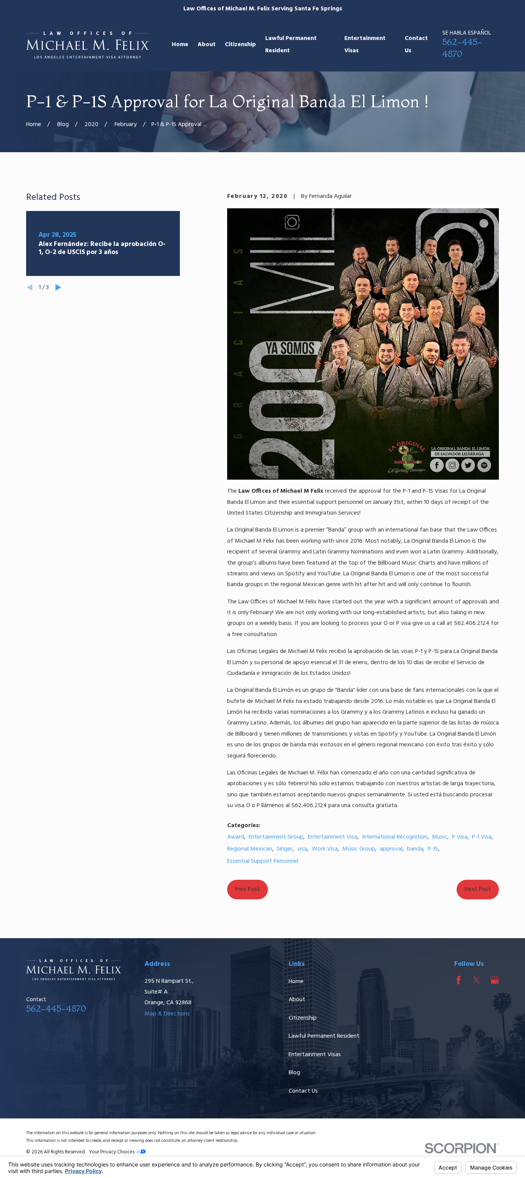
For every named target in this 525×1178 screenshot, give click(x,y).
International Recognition (394, 837)
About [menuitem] (207, 45)
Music (439, 837)
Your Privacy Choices (112, 1152)
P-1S (433, 849)
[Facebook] (458, 980)
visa (302, 849)
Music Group (358, 849)
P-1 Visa (482, 837)
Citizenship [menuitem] (240, 45)
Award (235, 837)
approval (391, 849)
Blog (294, 1073)
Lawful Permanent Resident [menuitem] (291, 44)
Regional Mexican (249, 849)
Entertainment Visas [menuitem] (364, 44)
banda (415, 849)
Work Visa (325, 849)
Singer (284, 849)
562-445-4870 (56, 1008)
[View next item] (58, 287)
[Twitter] (476, 980)
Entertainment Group (276, 837)
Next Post (478, 889)
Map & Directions (167, 1014)
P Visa (459, 837)
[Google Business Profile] (494, 980)
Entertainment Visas (315, 1055)
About (297, 1000)
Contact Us (303, 1091)
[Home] (87, 45)
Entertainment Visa (332, 837)
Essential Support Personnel (262, 861)
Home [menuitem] (180, 45)
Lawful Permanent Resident (324, 1036)
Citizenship (303, 1018)
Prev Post (247, 889)
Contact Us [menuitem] (416, 44)
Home (296, 982)
